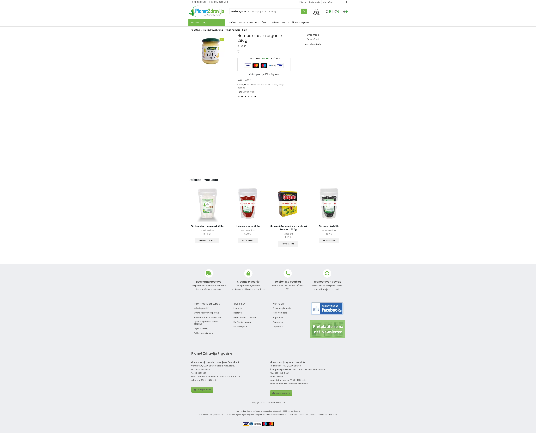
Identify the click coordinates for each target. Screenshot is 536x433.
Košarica (275, 22)
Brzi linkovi (252, 22)
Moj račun (327, 2)
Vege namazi (232, 30)
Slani (244, 30)
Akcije (242, 22)
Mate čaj (288, 233)
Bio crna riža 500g (329, 226)
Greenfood (248, 91)
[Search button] (304, 11)
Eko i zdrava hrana (213, 30)
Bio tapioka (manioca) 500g (207, 226)
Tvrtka (285, 22)
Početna (232, 22)
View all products (313, 44)
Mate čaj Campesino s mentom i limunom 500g (288, 227)
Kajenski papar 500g (248, 226)
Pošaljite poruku (302, 22)
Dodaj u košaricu (207, 240)
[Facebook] (347, 2)
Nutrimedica (207, 230)
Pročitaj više (247, 240)
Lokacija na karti (204, 389)
